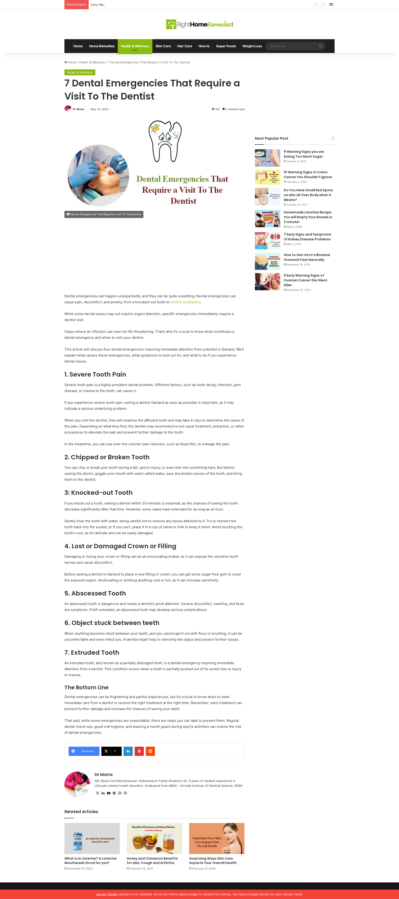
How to (204, 46)
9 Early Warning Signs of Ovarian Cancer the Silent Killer (305, 280)
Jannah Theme (106, 894)
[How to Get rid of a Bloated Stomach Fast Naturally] (267, 261)
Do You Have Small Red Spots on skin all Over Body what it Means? (308, 195)
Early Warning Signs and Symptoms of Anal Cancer (127, 4)
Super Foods (226, 46)
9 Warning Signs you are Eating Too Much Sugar (304, 154)
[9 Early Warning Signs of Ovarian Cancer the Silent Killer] (267, 281)
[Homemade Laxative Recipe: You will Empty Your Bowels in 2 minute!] (267, 218)
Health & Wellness (135, 46)
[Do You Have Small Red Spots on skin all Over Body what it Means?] (267, 196)
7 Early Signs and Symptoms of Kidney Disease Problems (307, 237)
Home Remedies (102, 46)
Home (78, 46)
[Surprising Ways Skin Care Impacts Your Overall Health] (217, 838)
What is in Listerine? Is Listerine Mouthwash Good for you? (90, 860)
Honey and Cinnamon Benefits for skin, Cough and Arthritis (152, 860)
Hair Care (184, 46)
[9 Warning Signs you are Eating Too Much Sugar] (267, 158)
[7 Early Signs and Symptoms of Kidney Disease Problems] (267, 240)
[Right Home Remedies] (199, 24)
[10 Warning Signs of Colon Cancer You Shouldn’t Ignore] (267, 177)
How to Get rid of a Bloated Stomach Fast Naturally (307, 257)
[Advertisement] (154, 259)
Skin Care (163, 46)
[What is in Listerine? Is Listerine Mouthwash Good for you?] (92, 838)
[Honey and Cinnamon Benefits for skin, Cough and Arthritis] (154, 838)
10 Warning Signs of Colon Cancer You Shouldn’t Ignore (308, 174)
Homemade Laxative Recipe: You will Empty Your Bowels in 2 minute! (308, 217)
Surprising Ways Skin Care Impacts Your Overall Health (213, 860)
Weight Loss (252, 46)
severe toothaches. (185, 302)
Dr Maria (78, 109)
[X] (97, 793)
